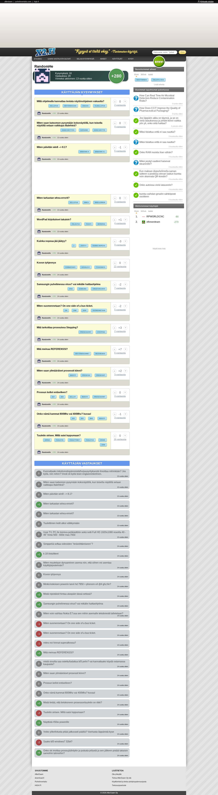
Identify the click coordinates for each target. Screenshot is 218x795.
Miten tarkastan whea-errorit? (53, 198)
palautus (76, 224)
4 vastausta (120, 126)
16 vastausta (120, 439)
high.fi (36, 2)
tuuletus (90, 440)
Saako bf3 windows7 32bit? (57, 741)
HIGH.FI (38, 785)
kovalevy (86, 267)
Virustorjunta (99, 289)
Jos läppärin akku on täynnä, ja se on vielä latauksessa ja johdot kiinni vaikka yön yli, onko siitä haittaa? (160, 121)
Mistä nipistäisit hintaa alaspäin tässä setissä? (67, 594)
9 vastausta (120, 245)
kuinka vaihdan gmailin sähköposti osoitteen (157, 195)
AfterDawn (39, 774)
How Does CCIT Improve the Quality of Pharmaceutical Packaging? (159, 109)
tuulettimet (75, 440)
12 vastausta (120, 266)
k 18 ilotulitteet (50, 553)
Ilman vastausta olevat (59, 59)
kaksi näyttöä (68, 130)
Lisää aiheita (159, 85)
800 (62, 397)
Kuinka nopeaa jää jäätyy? (51, 241)
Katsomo (84, 130)
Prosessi (86, 375)
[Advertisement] (109, 25)
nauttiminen (142, 80)
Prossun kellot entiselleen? (52, 392)
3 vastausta (120, 201)
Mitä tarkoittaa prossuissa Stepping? (57, 327)
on (66, 310)
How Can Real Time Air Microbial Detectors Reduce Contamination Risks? (156, 98)
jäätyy (83, 245)
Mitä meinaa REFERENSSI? (52, 349)
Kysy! (130, 59)
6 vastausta (120, 353)
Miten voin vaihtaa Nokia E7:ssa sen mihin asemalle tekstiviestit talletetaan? (83, 613)
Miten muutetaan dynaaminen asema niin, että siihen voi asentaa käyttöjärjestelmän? (77, 564)
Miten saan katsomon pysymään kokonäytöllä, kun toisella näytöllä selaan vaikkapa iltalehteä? (69, 124)
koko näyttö (99, 130)
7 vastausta (120, 288)
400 (73, 418)
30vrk (136, 211)
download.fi (39, 778)
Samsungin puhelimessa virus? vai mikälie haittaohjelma (68, 284)
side (84, 310)
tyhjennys (100, 267)
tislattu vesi (158, 80)
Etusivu (38, 59)
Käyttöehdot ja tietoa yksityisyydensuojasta (129, 782)
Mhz (91, 418)
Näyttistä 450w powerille (56, 722)
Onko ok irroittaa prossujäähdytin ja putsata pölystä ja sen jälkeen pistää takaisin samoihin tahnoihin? (85, 751)
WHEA (86, 202)
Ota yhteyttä (116, 774)
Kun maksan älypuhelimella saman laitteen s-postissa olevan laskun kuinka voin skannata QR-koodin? (160, 174)
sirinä (47, 440)
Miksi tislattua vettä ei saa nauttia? (157, 132)
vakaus (85, 106)
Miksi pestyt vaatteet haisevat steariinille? (154, 162)
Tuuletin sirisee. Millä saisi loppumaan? (59, 435)
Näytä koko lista (159, 249)
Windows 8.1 (100, 152)
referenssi (100, 353)
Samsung (82, 289)
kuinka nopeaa (99, 245)
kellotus (54, 106)
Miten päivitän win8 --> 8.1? (52, 147)
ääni (103, 445)
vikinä (102, 440)
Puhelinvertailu (41, 782)
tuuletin (59, 440)
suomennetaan (99, 310)
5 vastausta (120, 151)
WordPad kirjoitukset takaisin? (54, 219)
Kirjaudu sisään (207, 2)
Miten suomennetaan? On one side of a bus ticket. (65, 306)
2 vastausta (120, 105)
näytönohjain (70, 106)
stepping (101, 332)
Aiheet (103, 59)
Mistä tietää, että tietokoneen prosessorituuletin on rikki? (72, 702)
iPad (71, 289)
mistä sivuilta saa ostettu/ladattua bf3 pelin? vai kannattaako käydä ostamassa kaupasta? (84, 662)
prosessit (100, 375)
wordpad (101, 224)
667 (53, 397)
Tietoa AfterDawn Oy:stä (121, 778)
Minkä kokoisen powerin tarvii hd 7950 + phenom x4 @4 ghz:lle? (77, 584)
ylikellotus (100, 106)
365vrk (143, 75)
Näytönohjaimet (82, 353)
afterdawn (8, 2)
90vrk (136, 75)
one (75, 310)
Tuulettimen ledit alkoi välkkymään (61, 523)
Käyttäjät (117, 59)
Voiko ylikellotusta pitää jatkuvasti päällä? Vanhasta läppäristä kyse (78, 732)
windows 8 (84, 152)
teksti (88, 224)
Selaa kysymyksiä (85, 59)
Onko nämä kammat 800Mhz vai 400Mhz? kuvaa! (64, 414)
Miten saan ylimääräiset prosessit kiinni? (59, 370)
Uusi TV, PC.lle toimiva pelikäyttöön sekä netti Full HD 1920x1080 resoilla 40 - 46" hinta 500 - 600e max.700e (84, 533)
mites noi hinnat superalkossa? (59, 642)
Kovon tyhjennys (46, 262)
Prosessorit (85, 332)
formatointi (70, 267)
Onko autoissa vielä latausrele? (155, 185)
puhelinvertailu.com (23, 2)
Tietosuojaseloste (119, 785)
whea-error (100, 202)
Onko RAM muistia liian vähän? (156, 152)
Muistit (73, 375)
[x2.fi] (47, 52)
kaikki (150, 75)
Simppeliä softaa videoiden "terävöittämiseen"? (68, 544)
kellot (73, 397)
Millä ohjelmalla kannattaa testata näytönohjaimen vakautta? (70, 101)
